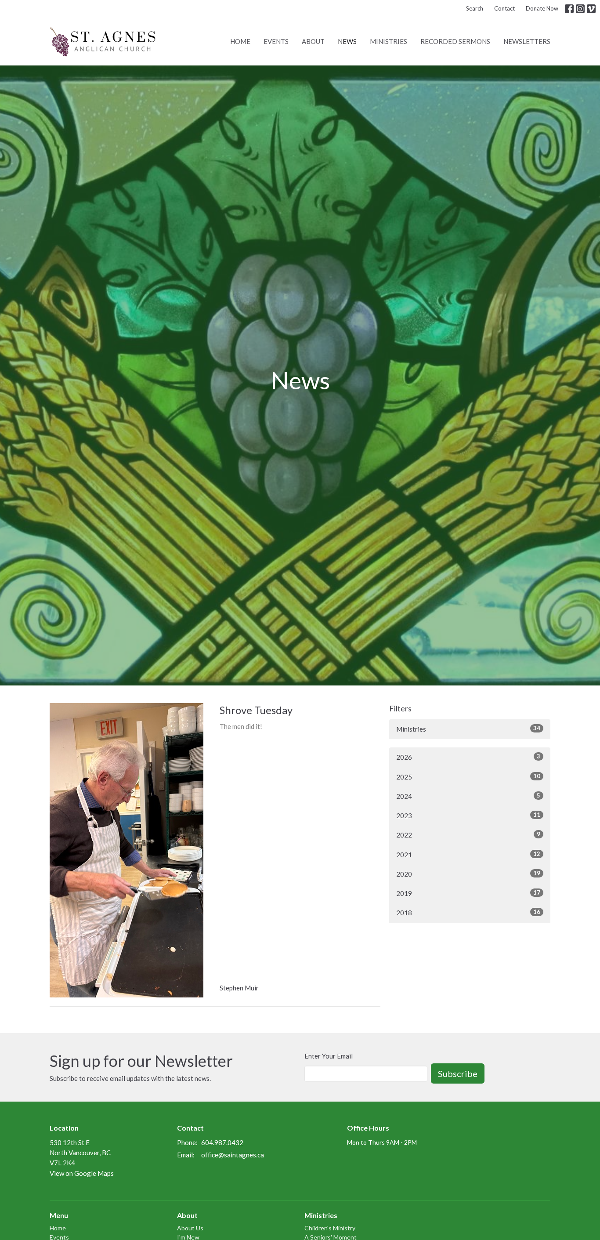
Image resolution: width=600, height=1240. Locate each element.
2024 (468, 796)
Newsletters (526, 41)
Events (276, 41)
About (313, 41)
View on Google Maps (82, 1173)
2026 (468, 757)
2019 (468, 893)
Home (240, 41)
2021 (468, 854)
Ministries (388, 41)
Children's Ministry (329, 1228)
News (347, 41)
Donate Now (542, 8)
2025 (468, 776)
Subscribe (457, 1073)
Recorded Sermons (455, 41)
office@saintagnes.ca (232, 1155)
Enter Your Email (328, 1056)
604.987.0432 (222, 1142)
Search (474, 8)
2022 (468, 834)
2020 (468, 874)
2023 (468, 815)
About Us (190, 1228)
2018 (468, 912)
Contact (504, 8)
